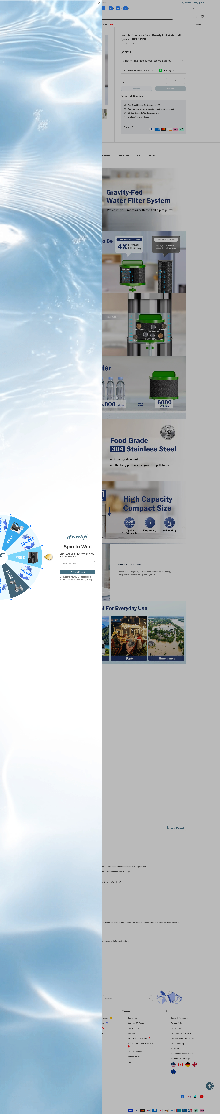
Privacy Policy (85, 579)
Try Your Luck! (77, 572)
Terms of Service (67, 579)
